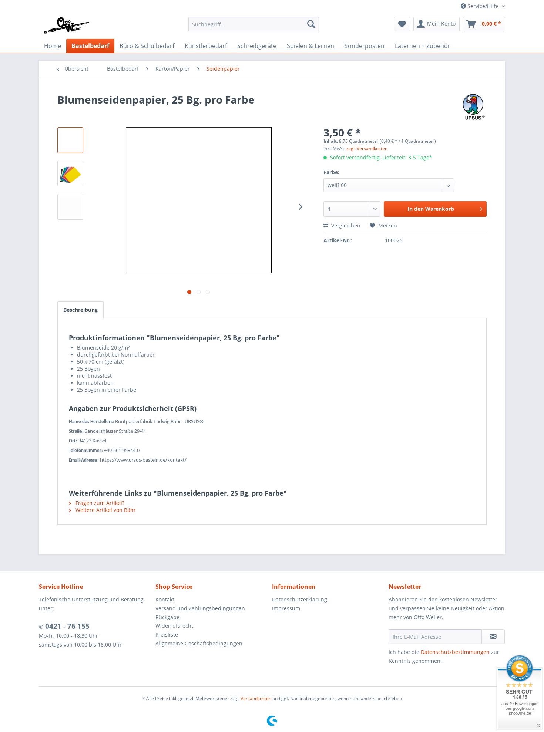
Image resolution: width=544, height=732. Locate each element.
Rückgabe (167, 617)
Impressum (286, 608)
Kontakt (164, 599)
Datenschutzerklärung (299, 599)
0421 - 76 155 (66, 626)
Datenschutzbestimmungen (455, 651)
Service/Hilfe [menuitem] (483, 6)
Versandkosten (256, 698)
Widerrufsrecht (174, 625)
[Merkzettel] (402, 24)
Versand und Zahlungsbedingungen (200, 608)
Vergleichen (345, 225)
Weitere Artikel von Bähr (105, 509)
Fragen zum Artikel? (99, 502)
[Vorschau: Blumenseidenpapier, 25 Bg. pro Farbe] (70, 140)
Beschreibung (80, 309)
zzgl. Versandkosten (366, 148)
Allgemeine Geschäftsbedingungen (198, 643)
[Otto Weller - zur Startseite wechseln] (66, 26)
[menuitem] (253, 24)
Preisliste (166, 634)
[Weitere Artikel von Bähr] (474, 107)
